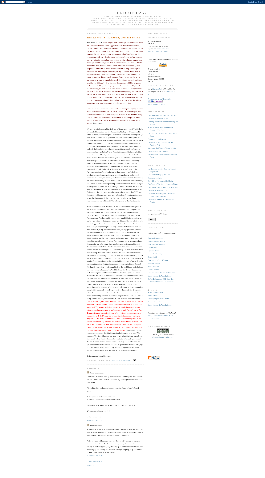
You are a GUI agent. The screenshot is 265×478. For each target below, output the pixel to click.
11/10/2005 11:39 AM (95, 455)
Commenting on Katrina (157, 139)
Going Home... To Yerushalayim (159, 276)
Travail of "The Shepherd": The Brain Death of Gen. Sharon (161, 194)
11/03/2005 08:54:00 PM (120, 360)
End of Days (132, 12)
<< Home (90, 465)
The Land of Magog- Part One (159, 174)
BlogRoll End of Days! (156, 104)
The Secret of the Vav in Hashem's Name (162, 184)
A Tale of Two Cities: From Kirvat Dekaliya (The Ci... (160, 128)
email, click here (163, 48)
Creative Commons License (162, 337)
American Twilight (155, 178)
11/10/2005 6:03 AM (94, 420)
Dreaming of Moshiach (156, 241)
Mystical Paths (153, 250)
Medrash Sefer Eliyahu (156, 253)
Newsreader (156, 89)
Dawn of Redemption (156, 238)
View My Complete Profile (158, 51)
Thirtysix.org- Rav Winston (158, 260)
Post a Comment (95, 461)
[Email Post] (134, 360)
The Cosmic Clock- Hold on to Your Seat (163, 187)
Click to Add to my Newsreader (159, 99)
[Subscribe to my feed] (149, 102)
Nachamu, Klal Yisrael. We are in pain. (162, 148)
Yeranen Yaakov (154, 263)
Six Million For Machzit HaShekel (160, 181)
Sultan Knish (152, 257)
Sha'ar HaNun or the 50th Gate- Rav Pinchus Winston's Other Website (161, 280)
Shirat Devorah (153, 266)
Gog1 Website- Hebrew (156, 244)
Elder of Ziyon (153, 295)
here (149, 94)
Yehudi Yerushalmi (155, 301)
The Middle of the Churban (158, 151)
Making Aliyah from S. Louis (158, 298)
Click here (170, 92)
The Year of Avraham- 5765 (158, 118)
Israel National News (155, 292)
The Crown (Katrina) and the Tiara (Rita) (163, 115)
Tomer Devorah (153, 269)
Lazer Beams (152, 247)
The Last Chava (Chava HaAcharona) (161, 272)
